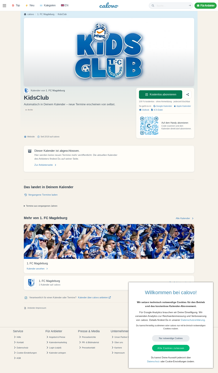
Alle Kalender (183, 218)
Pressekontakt (88, 348)
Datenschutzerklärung (193, 320)
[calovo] (109, 6)
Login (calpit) (55, 348)
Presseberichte (88, 337)
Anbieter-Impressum (36, 308)
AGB (18, 358)
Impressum (119, 353)
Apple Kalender (183, 106)
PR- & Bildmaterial (90, 342)
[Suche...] (190, 5)
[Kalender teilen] (187, 94)
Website (31, 136)
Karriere (118, 348)
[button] (4, 5)
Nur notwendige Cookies (171, 338)
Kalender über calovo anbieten (93, 297)
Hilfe (18, 337)
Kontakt (20, 342)
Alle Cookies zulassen (171, 348)
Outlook (145, 110)
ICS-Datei (158, 110)
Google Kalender (164, 106)
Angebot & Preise (57, 337)
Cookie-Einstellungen (26, 353)
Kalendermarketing (58, 342)
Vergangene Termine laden (43, 194)
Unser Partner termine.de (126, 337)
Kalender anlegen (57, 353)
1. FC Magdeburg (45, 14)
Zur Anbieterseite (43, 165)
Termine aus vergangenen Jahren (41, 206)
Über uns (118, 342)
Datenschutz (22, 348)
